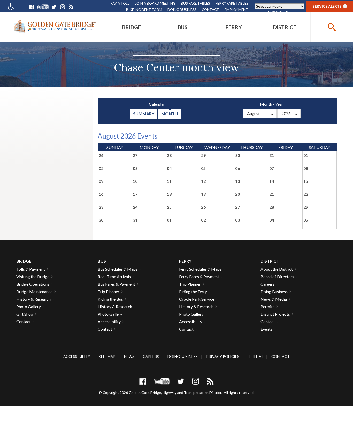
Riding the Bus (110, 299)
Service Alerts (329, 6)
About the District (276, 269)
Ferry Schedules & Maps (200, 269)
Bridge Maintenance (34, 291)
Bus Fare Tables (195, 3)
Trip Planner (108, 291)
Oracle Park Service (196, 299)
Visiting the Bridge (32, 276)
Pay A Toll (119, 3)
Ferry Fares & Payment (199, 276)
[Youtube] (43, 7)
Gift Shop (24, 314)
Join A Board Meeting (155, 3)
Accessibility (109, 321)
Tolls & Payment (30, 269)
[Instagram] (62, 7)
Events (266, 329)
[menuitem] (131, 27)
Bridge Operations (32, 284)
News (129, 356)
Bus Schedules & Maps (117, 269)
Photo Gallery (28, 306)
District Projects (275, 314)
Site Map (107, 356)
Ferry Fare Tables (232, 3)
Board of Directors (277, 276)
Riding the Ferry (193, 291)
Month (266, 104)
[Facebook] (31, 7)
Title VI (255, 356)
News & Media (273, 299)
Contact (210, 9)
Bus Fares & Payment (116, 284)
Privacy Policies (222, 356)
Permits (267, 306)
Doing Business (181, 9)
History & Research (33, 299)
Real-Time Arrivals (114, 276)
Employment (236, 9)
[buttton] (331, 27)
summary (143, 113)
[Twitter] (54, 7)
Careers (267, 284)
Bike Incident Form (144, 9)
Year (279, 104)
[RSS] (71, 7)
